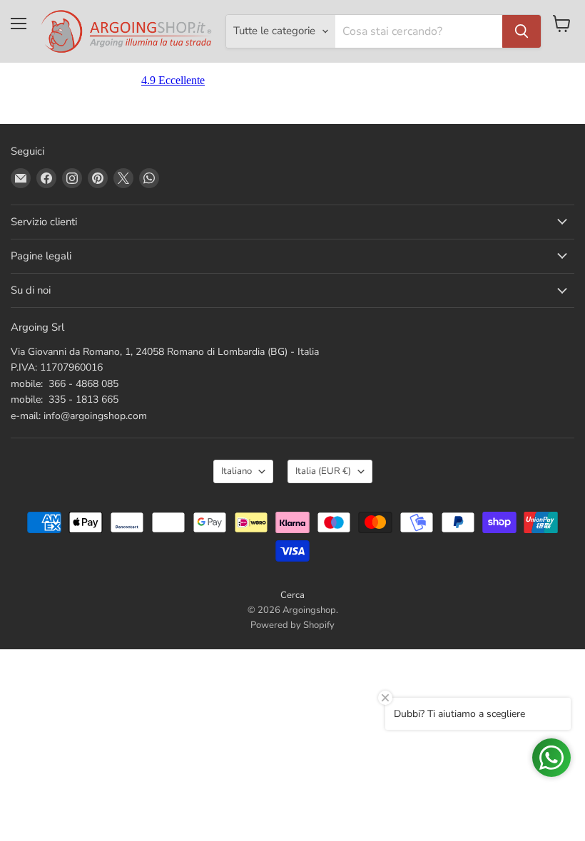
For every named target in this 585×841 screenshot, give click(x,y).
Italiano (236, 471)
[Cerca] (521, 31)
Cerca (292, 595)
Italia (323, 471)
